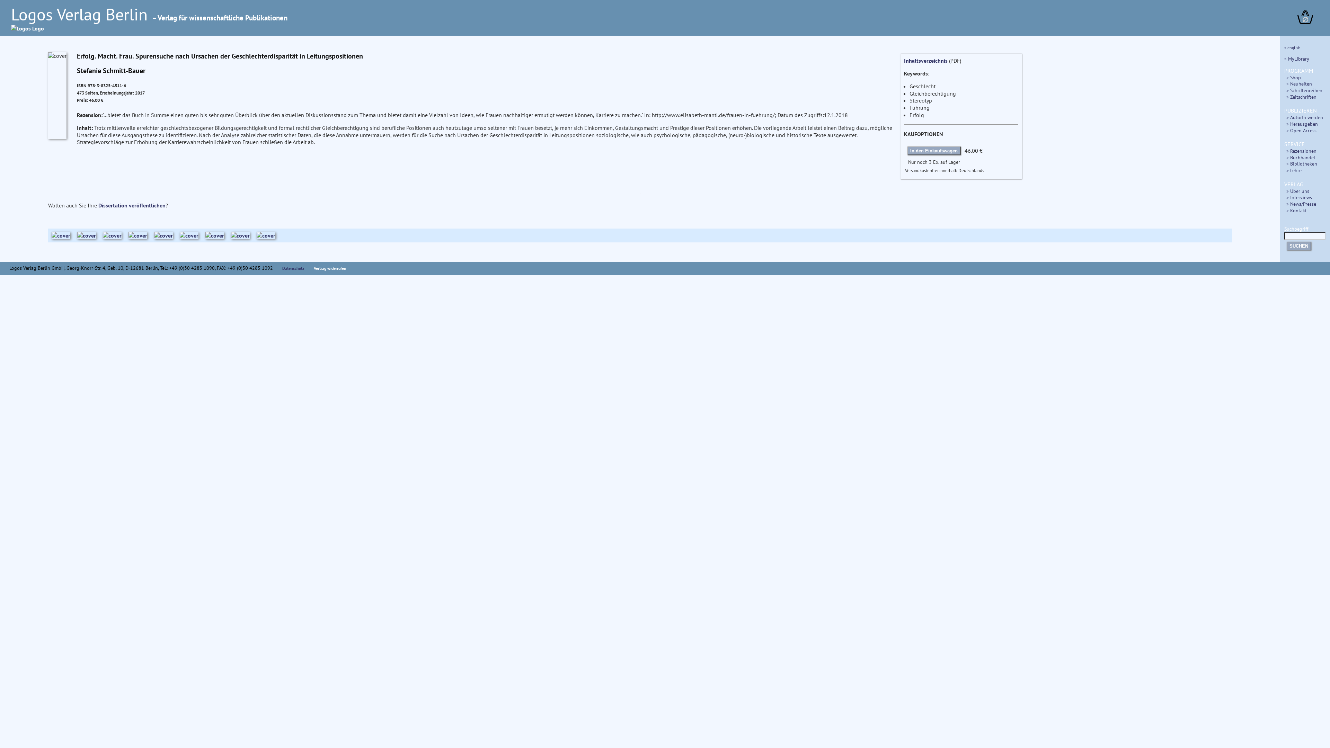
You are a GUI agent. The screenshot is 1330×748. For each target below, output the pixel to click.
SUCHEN (1298, 246)
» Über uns (1297, 191)
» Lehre (1294, 170)
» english (1292, 47)
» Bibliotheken (1301, 163)
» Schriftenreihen (1304, 90)
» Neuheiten (1299, 83)
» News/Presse (1301, 204)
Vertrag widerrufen (330, 268)
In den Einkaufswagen (934, 150)
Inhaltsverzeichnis (926, 60)
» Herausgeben (1302, 124)
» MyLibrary (1296, 58)
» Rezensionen (1301, 151)
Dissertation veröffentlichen (132, 205)
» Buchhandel (1300, 157)
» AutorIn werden (1304, 117)
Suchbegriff (1296, 228)
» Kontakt (1296, 210)
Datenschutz (293, 268)
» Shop (1293, 77)
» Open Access (1301, 130)
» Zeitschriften (1301, 96)
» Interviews (1299, 197)
